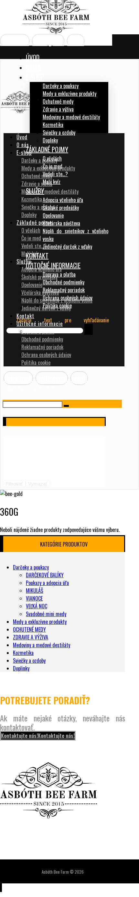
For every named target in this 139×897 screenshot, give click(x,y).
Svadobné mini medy (46, 614)
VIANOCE (34, 598)
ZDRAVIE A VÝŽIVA (30, 637)
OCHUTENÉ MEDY (29, 629)
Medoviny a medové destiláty (41, 645)
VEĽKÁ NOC (36, 606)
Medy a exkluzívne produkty (40, 622)
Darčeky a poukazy (31, 567)
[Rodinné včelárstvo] (56, 32)
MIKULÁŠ (34, 590)
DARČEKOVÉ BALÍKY (45, 575)
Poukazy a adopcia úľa (47, 583)
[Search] (88, 329)
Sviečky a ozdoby (29, 660)
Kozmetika (23, 653)
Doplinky (21, 668)
